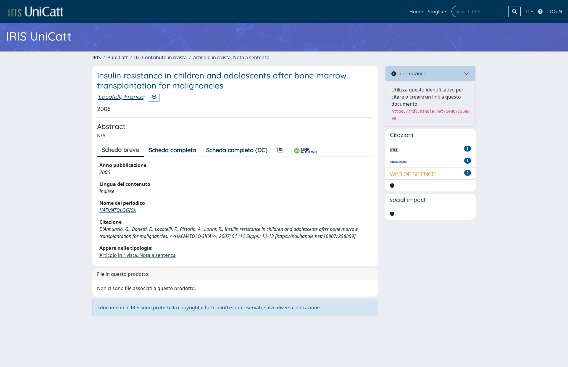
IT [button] (527, 11)
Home (416, 11)
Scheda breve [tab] (120, 149)
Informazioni (410, 73)
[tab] (280, 150)
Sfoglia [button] (435, 11)
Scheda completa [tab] (172, 150)
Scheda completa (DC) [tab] (236, 150)
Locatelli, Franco (120, 96)
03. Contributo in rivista (160, 57)
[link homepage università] (36, 11)
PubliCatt (117, 57)
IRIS (96, 57)
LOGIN (554, 11)
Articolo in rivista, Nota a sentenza (231, 57)
